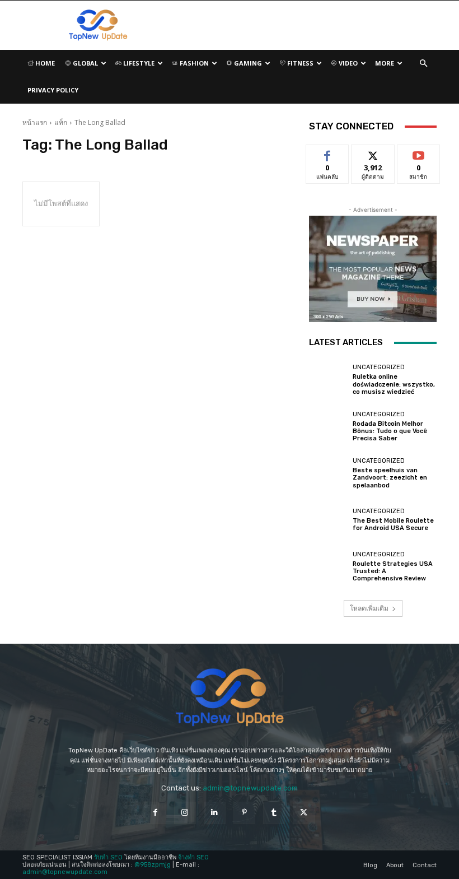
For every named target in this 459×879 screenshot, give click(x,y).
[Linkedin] (215, 813)
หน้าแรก (34, 122)
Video (347, 63)
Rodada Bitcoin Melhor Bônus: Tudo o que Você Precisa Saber (390, 431)
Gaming (247, 63)
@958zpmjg (152, 864)
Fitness (299, 63)
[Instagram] (185, 813)
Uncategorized (379, 367)
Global (84, 63)
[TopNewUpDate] (229, 697)
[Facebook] (155, 813)
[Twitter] (304, 813)
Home (44, 63)
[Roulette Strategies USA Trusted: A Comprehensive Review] (328, 567)
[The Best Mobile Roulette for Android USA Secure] (328, 520)
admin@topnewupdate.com (250, 788)
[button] (423, 63)
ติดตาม (372, 153)
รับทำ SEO (108, 857)
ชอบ (328, 153)
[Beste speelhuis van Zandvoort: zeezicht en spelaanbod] (328, 473)
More (384, 63)
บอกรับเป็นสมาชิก (418, 157)
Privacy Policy (52, 90)
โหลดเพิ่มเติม (369, 608)
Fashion (193, 63)
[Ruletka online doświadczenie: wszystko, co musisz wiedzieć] (328, 380)
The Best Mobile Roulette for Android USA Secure (393, 524)
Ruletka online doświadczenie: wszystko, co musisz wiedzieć (394, 384)
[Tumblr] (274, 813)
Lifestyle (137, 63)
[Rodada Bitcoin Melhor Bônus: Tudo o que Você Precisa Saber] (328, 426)
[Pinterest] (244, 813)
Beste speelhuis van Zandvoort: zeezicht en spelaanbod (390, 478)
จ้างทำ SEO (193, 857)
